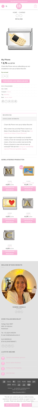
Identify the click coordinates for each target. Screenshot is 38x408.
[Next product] (17, 15)
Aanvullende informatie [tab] (11, 118)
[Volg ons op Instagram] (3, 346)
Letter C (10, 246)
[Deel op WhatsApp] (3, 101)
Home (15, 12)
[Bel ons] (22, 312)
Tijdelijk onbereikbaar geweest (15, 357)
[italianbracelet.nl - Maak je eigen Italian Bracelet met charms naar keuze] (19, 6)
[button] (3, 6)
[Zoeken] (6, 6)
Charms (22, 12)
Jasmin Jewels (8, 97)
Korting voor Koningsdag (13, 368)
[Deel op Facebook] (6, 101)
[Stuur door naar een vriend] (12, 101)
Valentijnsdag (10, 373)
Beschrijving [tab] (7, 115)
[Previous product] (20, 15)
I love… (10, 215)
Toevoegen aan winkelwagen (15, 81)
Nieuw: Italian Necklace (13, 362)
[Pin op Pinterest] (15, 101)
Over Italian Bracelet (19, 389)
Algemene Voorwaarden (22, 388)
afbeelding (6, 94)
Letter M (9, 183)
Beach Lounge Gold (28, 183)
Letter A (28, 215)
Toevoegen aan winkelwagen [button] (9, 188)
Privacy (10, 388)
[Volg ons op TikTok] (16, 312)
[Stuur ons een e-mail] (19, 312)
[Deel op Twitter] (9, 101)
